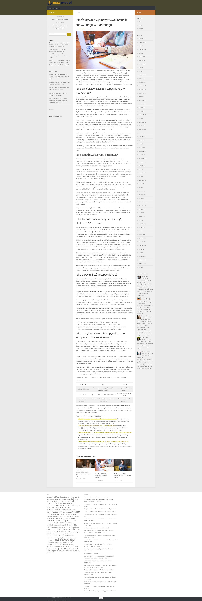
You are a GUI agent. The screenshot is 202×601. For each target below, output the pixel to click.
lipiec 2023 (141, 111)
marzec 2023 (142, 125)
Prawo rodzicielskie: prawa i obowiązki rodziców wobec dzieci (99, 570)
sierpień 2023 (142, 107)
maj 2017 (141, 267)
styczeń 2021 (142, 191)
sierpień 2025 (142, 67)
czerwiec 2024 (142, 93)
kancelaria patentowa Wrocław (63, 518)
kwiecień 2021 (142, 180)
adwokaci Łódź (51, 497)
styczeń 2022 (142, 147)
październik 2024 (143, 86)
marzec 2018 (142, 249)
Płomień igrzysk (144, 337)
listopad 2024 (142, 82)
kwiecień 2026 (142, 49)
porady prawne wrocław (65, 529)
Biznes (78, 12)
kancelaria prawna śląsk (57, 520)
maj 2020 (141, 220)
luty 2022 (141, 144)
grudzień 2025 (142, 60)
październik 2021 (143, 158)
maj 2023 (141, 118)
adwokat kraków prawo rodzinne (54, 499)
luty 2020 (141, 231)
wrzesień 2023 (142, 104)
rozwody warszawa (52, 542)
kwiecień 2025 (142, 75)
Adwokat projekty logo (55, 505)
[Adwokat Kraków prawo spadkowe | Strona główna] (60, 3)
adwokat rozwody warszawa (59, 508)
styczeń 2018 (142, 256)
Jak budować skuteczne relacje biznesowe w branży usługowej (97, 426)
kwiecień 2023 (142, 122)
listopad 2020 (142, 198)
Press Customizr (64, 600)
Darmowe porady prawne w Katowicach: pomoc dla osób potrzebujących (145, 300)
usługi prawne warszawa (66, 548)
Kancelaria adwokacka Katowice (61, 514)
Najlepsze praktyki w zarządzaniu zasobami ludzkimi (101, 475)
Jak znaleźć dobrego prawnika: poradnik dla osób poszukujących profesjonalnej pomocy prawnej (59, 55)
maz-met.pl (82, 29)
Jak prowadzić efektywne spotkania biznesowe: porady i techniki (122, 475)
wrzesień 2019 (142, 238)
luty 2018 (141, 252)
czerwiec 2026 (142, 42)
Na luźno (141, 25)
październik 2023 (143, 100)
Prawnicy (141, 28)
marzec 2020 (142, 227)
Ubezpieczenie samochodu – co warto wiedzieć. (96, 497)
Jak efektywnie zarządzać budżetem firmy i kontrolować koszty (97, 419)
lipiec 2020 (141, 213)
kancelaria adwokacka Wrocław (65, 516)
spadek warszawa (61, 544)
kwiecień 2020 (142, 223)
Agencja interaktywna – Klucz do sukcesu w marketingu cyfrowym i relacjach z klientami (104, 432)
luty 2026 (141, 53)
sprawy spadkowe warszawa (60, 545)
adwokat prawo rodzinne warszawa (61, 503)
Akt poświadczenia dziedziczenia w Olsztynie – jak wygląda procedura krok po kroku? (59, 76)
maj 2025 (141, 71)
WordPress (53, 600)
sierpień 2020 (142, 209)
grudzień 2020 (142, 194)
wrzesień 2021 (142, 162)
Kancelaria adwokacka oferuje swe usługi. (59, 65)
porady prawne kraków (69, 527)
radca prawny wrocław (64, 540)
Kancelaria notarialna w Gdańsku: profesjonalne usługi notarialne (99, 511)
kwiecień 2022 (142, 136)
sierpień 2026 (142, 38)
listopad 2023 (142, 96)
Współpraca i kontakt (54, 8)
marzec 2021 (142, 184)
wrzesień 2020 (142, 205)
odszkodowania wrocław (61, 523)
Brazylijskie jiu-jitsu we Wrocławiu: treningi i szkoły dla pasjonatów (100, 509)
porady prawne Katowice (58, 527)
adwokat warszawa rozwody (61, 511)
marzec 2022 (142, 140)
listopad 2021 (142, 154)
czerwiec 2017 (142, 263)
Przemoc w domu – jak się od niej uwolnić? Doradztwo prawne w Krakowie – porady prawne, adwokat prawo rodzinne (59, 44)
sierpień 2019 (142, 242)
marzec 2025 (142, 78)
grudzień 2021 (142, 151)
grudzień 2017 (142, 260)
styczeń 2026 (142, 57)
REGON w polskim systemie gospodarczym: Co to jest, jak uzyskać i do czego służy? (103, 441)
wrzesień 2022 (142, 133)
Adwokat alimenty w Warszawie (68, 497)
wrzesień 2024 (142, 89)
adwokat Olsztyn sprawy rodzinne (64, 501)
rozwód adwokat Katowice (63, 542)
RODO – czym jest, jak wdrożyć (91, 553)
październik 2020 (143, 202)
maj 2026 (141, 46)
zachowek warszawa (50, 552)
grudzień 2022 (142, 129)
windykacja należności (72, 551)
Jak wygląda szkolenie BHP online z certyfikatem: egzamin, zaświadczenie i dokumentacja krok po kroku (58, 100)
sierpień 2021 (142, 165)
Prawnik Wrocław (61, 531)
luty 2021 (141, 187)
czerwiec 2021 (142, 173)
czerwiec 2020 (142, 216)
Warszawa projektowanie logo (56, 551)
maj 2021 (141, 176)
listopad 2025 (142, 64)
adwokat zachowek (67, 512)
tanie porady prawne (68, 546)
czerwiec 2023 (142, 115)
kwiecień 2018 (142, 245)
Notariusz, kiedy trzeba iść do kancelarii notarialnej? (96, 528)
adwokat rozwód (62, 510)
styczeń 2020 (142, 234)
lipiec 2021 (141, 169)
